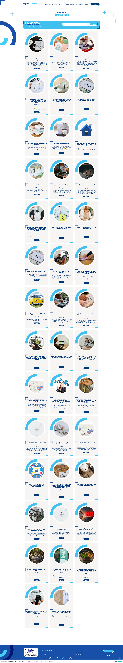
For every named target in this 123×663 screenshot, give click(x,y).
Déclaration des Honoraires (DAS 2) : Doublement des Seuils (61, 228)
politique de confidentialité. (86, 26)
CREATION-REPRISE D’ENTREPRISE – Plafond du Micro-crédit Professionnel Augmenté (86, 272)
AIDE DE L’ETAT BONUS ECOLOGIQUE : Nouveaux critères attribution (61, 570)
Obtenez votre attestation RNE (61, 143)
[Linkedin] (107, 655)
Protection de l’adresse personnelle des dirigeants (37, 144)
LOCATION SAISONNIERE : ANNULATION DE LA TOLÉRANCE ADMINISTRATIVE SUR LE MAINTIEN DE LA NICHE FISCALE (86, 401)
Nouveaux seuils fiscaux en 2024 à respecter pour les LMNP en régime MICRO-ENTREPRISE (37, 529)
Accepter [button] (120, 661)
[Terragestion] (30, 4)
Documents (44, 654)
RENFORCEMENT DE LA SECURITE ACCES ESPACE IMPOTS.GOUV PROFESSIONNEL (36, 485)
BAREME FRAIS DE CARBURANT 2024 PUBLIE (36, 570)
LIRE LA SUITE (36, 68)
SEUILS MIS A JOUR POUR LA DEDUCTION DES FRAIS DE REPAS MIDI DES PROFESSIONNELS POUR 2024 (86, 570)
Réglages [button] (115, 661)
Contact (86, 4)
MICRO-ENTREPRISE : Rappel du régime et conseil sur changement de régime (61, 357)
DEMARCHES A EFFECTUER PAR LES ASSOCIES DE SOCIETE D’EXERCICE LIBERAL (61, 315)
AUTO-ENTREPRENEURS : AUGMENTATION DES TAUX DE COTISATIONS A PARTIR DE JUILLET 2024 (61, 401)
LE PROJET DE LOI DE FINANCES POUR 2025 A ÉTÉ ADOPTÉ (86, 228)
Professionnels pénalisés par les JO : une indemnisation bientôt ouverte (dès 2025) (37, 400)
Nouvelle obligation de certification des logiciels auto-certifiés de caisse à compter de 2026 (61, 186)
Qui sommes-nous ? (47, 4)
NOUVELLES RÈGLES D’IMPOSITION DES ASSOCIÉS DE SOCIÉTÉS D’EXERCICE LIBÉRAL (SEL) (36, 612)
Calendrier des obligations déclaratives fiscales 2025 (37, 58)
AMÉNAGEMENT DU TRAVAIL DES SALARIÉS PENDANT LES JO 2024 (86, 443)
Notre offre (54, 4)
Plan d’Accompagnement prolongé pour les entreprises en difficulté (86, 529)
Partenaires (61, 4)
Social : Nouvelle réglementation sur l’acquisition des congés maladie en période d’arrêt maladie (61, 444)
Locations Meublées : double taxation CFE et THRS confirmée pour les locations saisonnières (61, 100)
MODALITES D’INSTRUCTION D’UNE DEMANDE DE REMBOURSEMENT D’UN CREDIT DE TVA (37, 444)
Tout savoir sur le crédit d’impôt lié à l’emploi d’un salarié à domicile (86, 485)
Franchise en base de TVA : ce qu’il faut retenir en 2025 (37, 185)
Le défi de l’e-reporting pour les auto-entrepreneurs (61, 272)
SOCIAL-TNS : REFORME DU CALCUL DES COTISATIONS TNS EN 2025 (61, 612)
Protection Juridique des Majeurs (71, 4)
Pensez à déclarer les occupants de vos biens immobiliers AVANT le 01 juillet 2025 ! (86, 144)
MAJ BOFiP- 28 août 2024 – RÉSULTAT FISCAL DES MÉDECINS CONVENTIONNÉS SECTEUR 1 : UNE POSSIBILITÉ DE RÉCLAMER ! (86, 358)
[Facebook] (110, 655)
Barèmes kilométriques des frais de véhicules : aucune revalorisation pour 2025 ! (86, 186)
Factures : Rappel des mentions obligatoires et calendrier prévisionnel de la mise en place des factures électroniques (86, 315)
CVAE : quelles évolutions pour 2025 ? (36, 271)
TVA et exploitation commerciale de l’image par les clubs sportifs (86, 100)
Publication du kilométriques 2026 (86, 58)
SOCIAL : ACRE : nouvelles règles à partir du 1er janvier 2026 (61, 58)
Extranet (81, 4)
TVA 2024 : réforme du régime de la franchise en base (61, 529)
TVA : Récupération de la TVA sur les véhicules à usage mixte (36, 314)
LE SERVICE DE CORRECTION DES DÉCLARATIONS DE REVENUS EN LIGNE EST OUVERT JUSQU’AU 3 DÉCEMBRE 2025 (37, 101)
